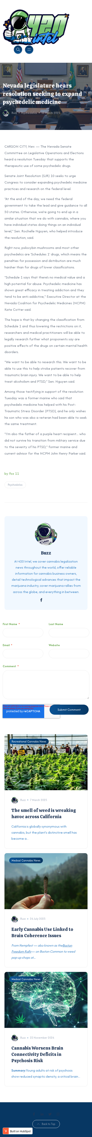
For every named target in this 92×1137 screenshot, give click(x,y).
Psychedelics (29, 113)
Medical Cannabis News (26, 860)
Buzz (14, 113)
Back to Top (48, 1124)
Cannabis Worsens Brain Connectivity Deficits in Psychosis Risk (37, 1054)
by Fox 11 (11, 473)
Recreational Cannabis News (29, 741)
